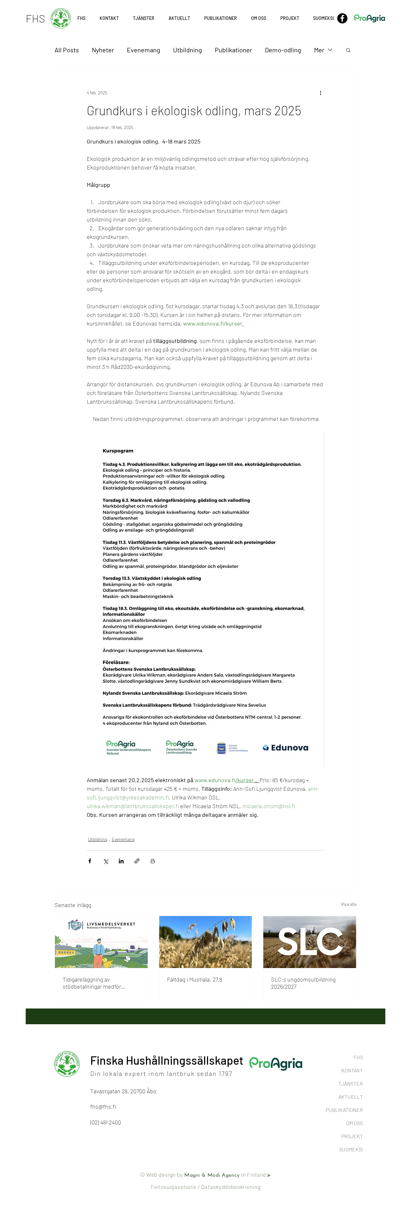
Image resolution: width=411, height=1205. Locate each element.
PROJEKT (352, 1136)
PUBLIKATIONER (344, 1110)
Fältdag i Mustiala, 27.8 (194, 979)
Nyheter (103, 50)
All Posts (67, 50)
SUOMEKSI (351, 1149)
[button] (289, 18)
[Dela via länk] (137, 861)
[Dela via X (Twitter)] (105, 861)
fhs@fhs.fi (103, 1106)
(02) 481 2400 (105, 1122)
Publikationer (233, 50)
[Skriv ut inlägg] (153, 861)
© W (145, 1174)
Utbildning (187, 50)
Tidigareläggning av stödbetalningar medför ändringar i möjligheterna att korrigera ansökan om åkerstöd (97, 983)
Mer (319, 50)
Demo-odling (283, 50)
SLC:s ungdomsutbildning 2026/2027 (303, 983)
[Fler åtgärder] (320, 92)
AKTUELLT (350, 1097)
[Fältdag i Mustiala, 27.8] (205, 942)
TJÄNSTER (350, 1083)
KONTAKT (352, 1070)
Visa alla (348, 904)
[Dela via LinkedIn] (121, 861)
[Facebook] (342, 18)
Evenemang (143, 50)
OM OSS (354, 1123)
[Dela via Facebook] (90, 861)
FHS (358, 1057)
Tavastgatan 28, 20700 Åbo (123, 1091)
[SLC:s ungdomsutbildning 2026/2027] (309, 942)
